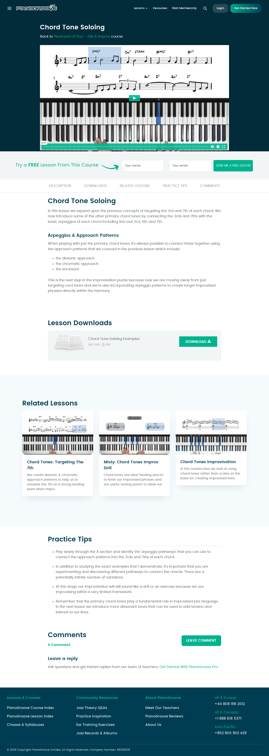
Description (60, 186)
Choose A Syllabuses (25, 725)
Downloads (95, 186)
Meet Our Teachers (162, 708)
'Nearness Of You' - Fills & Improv (82, 36)
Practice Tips (175, 186)
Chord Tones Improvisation (208, 462)
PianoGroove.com (36, 8)
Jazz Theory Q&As (91, 708)
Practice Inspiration (93, 716)
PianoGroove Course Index (30, 708)
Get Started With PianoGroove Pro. (189, 667)
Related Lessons (135, 186)
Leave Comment (201, 640)
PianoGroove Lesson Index (30, 716)
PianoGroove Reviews (164, 716)
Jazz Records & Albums (96, 733)
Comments (210, 186)
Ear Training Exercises (95, 725)
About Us (153, 725)
